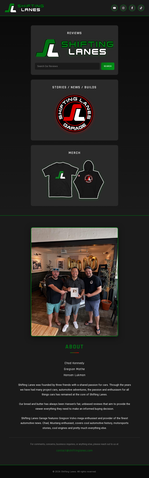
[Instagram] (123, 8)
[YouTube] (114, 8)
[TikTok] (141, 8)
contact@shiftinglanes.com (74, 451)
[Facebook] (132, 8)
